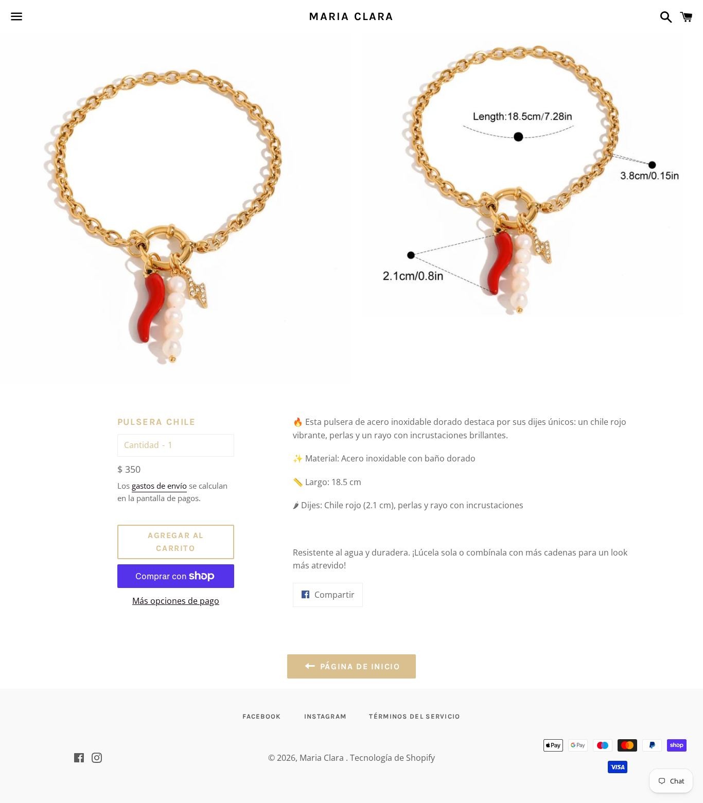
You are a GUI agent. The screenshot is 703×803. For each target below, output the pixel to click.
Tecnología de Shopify (392, 757)
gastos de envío (159, 485)
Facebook (261, 716)
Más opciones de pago (175, 600)
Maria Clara (351, 16)
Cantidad (141, 445)
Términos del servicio (414, 716)
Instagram (325, 716)
